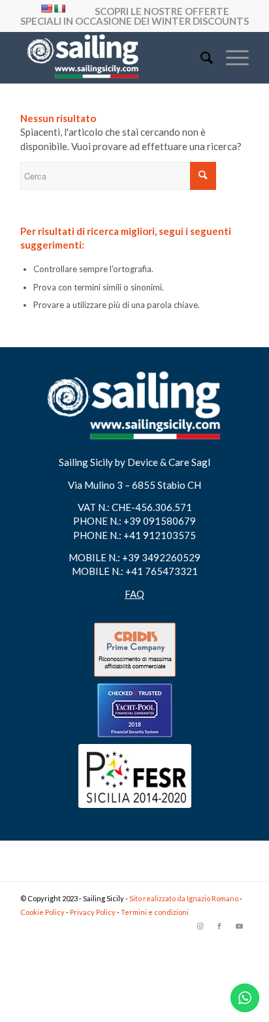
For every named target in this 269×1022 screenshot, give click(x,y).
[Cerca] (200, 57)
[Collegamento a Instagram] (200, 926)
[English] (46, 8)
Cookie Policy (43, 912)
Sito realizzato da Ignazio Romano (184, 898)
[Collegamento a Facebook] (219, 926)
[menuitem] (200, 57)
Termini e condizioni (155, 912)
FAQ (134, 594)
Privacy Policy (93, 912)
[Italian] (59, 8)
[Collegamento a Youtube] (239, 926)
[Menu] (231, 57)
